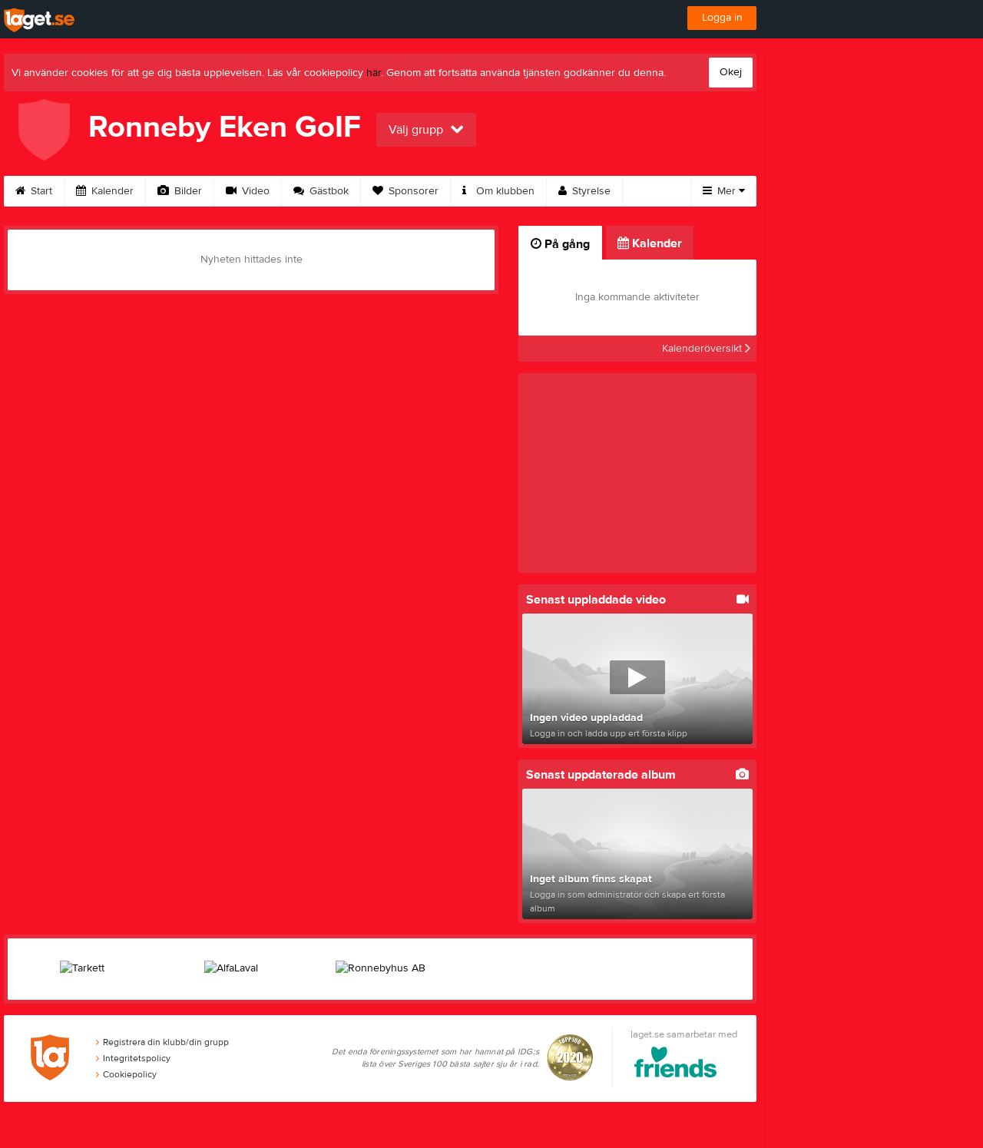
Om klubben (504, 191)
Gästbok (327, 191)
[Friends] (675, 1065)
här (373, 73)
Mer (726, 191)
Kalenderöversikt (703, 349)
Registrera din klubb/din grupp (166, 1042)
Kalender (111, 191)
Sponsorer (412, 191)
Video (254, 191)
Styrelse (590, 191)
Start (40, 191)
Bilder (186, 191)
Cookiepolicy (130, 1074)
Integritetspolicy (136, 1058)
